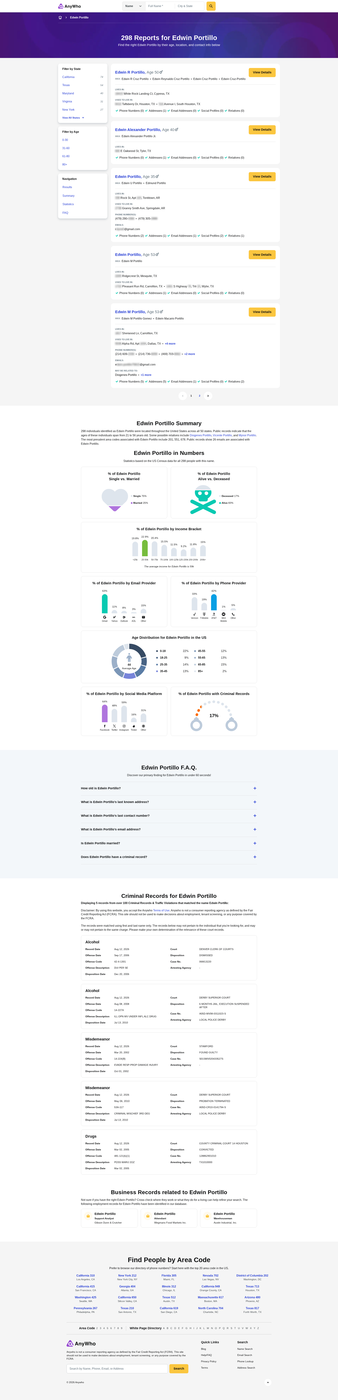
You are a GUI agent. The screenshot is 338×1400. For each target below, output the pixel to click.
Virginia (67, 101)
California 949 (211, 1286)
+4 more (170, 343)
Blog (203, 1348)
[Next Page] (208, 396)
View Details (262, 72)
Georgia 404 (127, 1286)
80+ (64, 164)
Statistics (68, 204)
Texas (66, 85)
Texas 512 (169, 1297)
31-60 (66, 148)
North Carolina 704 (210, 1308)
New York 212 (127, 1275)
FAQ (65, 212)
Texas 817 (252, 1308)
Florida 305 (169, 1275)
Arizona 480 (252, 1297)
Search (179, 1368)
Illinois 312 (169, 1286)
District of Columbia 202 (252, 1275)
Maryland (68, 93)
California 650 (127, 1297)
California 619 (169, 1308)
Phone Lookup (245, 1361)
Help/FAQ (206, 1355)
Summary (68, 195)
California (68, 77)
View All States (71, 117)
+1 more (146, 374)
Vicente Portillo (222, 435)
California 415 (85, 1286)
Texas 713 (252, 1286)
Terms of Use (161, 910)
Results (67, 187)
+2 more (189, 354)
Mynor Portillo (247, 435)
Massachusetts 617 (211, 1297)
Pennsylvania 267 (85, 1308)
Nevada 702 (210, 1275)
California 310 (85, 1275)
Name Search (245, 1348)
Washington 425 (85, 1297)
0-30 (65, 139)
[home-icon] (60, 17)
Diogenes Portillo (126, 374)
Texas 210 (127, 1308)
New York (68, 109)
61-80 (66, 156)
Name (129, 6)
